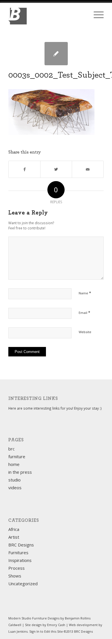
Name (85, 292)
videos (15, 487)
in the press (20, 472)
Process (16, 568)
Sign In (34, 631)
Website (85, 332)
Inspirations (20, 560)
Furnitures (18, 552)
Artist (13, 537)
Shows (14, 576)
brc (11, 449)
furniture (16, 456)
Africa (13, 529)
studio (14, 480)
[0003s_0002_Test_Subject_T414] (56, 53)
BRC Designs (21, 545)
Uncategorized (23, 583)
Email (84, 312)
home (14, 464)
